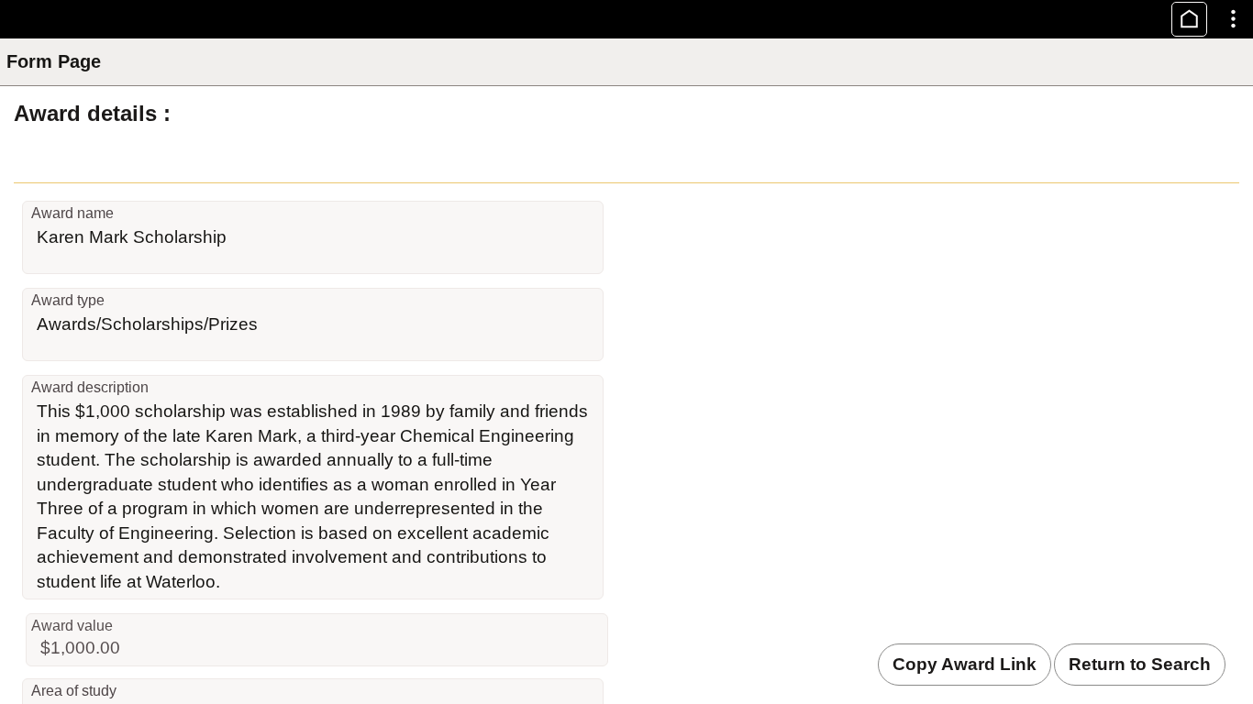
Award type (68, 300)
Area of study (73, 690)
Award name (72, 213)
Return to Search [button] (1140, 664)
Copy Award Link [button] (965, 664)
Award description (90, 387)
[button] (1189, 19)
